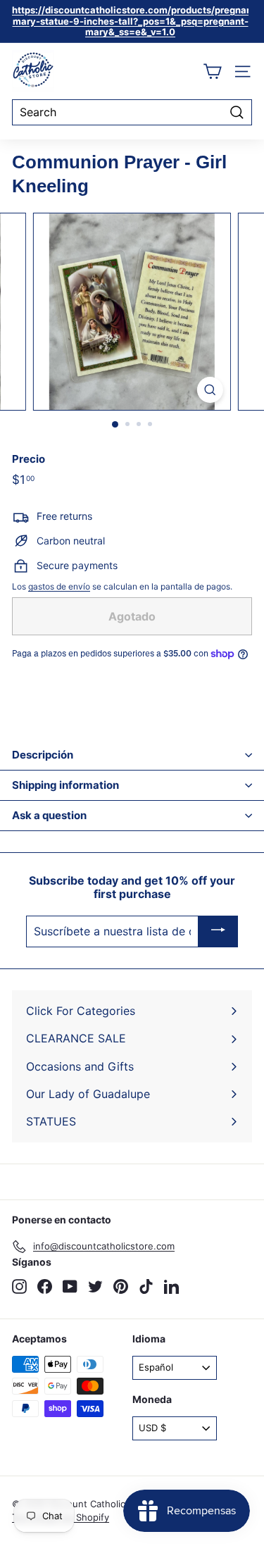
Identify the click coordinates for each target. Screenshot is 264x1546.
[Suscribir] (218, 932)
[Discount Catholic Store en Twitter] (95, 1286)
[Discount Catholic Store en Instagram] (19, 1286)
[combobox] (132, 112)
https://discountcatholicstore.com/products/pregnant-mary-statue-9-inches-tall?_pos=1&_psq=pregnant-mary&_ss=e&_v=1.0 (136, 20)
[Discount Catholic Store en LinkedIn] (171, 1286)
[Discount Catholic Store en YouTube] (70, 1286)
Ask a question (49, 815)
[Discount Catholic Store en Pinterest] (120, 1286)
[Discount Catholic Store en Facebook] (44, 1286)
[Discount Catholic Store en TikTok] (146, 1286)
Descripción (42, 754)
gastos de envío (59, 586)
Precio (28, 459)
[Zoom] (210, 390)
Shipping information (65, 785)
